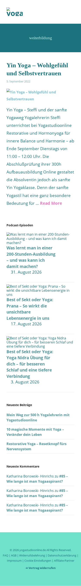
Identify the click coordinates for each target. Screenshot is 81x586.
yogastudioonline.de (32, 550)
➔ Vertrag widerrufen (40, 568)
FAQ (5, 555)
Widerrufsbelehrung (32, 555)
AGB (13, 555)
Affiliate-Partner (64, 560)
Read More (51, 203)
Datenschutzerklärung (62, 555)
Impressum (14, 560)
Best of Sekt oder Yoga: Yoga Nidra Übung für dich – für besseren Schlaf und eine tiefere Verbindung (29, 364)
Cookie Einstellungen (37, 560)
